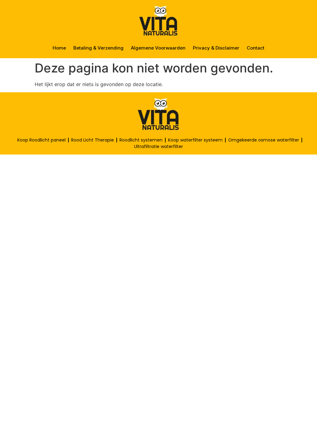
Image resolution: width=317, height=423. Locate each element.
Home (59, 48)
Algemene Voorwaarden (158, 48)
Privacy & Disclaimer (216, 48)
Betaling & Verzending (98, 48)
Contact (255, 48)
